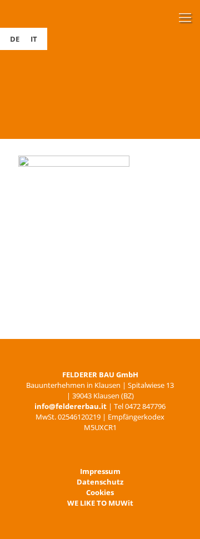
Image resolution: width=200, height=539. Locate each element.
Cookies (100, 492)
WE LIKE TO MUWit (100, 503)
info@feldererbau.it (70, 406)
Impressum (100, 471)
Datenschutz (100, 482)
